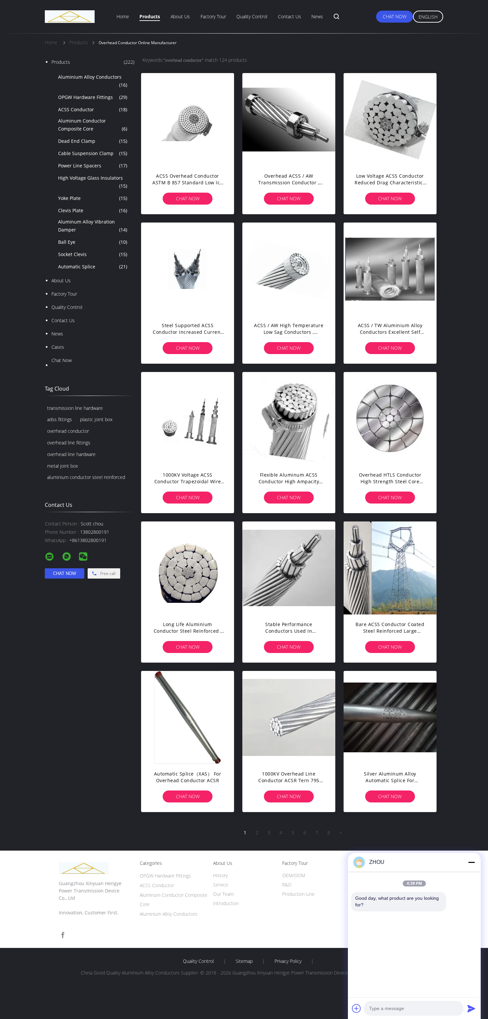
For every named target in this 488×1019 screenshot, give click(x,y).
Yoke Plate (92, 198)
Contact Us (289, 16)
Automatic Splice (92, 266)
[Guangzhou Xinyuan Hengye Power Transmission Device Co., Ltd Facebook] (63, 935)
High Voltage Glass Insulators (92, 182)
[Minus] (471, 862)
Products (149, 16)
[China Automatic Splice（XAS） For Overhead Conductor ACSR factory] (187, 717)
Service (220, 884)
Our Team (223, 894)
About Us (180, 16)
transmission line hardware (75, 408)
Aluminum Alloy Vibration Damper (92, 226)
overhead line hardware (71, 454)
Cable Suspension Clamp (92, 153)
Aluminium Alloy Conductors (92, 81)
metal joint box (62, 466)
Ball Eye (92, 242)
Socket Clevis (92, 254)
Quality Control (251, 16)
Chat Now (394, 16)
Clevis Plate (92, 210)
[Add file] (356, 1008)
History (220, 875)
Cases (57, 347)
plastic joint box (96, 419)
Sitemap (244, 961)
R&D (286, 884)
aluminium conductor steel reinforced (86, 477)
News (317, 16)
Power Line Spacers (92, 165)
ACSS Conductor (92, 109)
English (428, 17)
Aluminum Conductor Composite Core (92, 125)
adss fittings (59, 419)
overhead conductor (68, 431)
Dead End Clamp (92, 141)
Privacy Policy (288, 961)
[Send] (471, 1008)
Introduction (226, 903)
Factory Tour (213, 16)
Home (123, 16)
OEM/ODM (293, 875)
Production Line (298, 894)
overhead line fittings (68, 442)
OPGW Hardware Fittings (92, 97)
